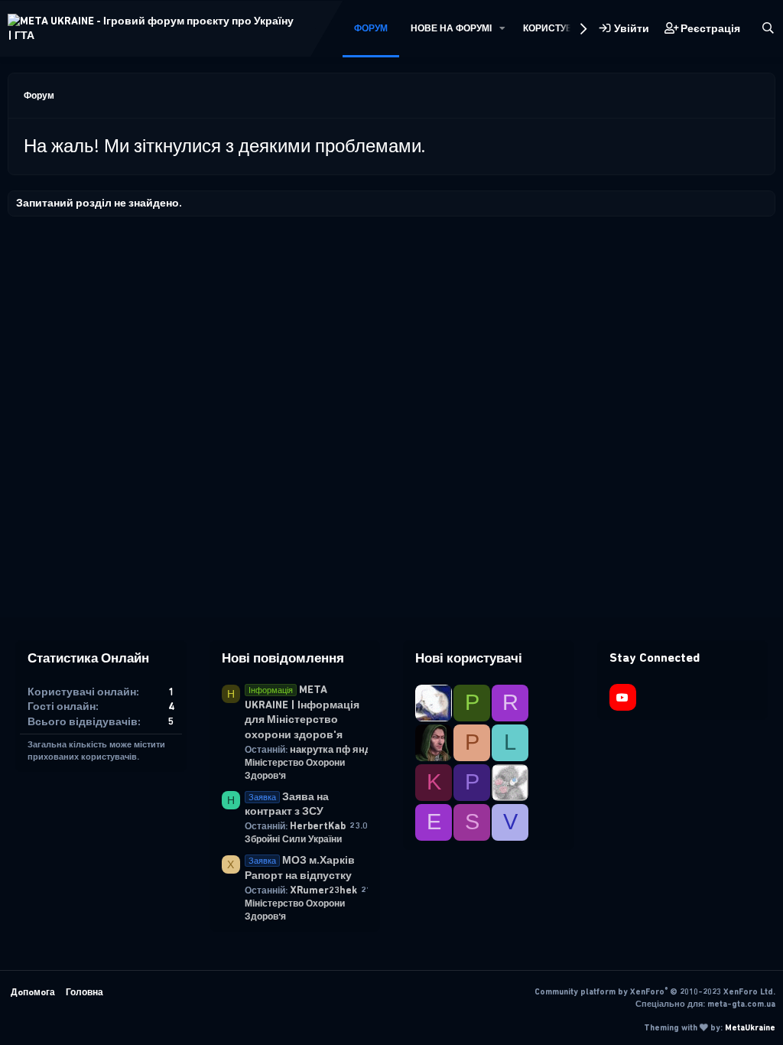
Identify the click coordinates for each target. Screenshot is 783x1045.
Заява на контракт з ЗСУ (287, 804)
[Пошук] (768, 29)
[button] (502, 28)
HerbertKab (318, 826)
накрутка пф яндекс (338, 749)
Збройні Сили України (293, 839)
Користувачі (554, 28)
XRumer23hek (323, 890)
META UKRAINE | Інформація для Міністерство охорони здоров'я (302, 712)
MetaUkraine (750, 1028)
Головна (84, 992)
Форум (371, 28)
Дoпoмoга (33, 992)
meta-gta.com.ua (741, 1004)
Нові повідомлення (283, 658)
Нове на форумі (451, 28)
